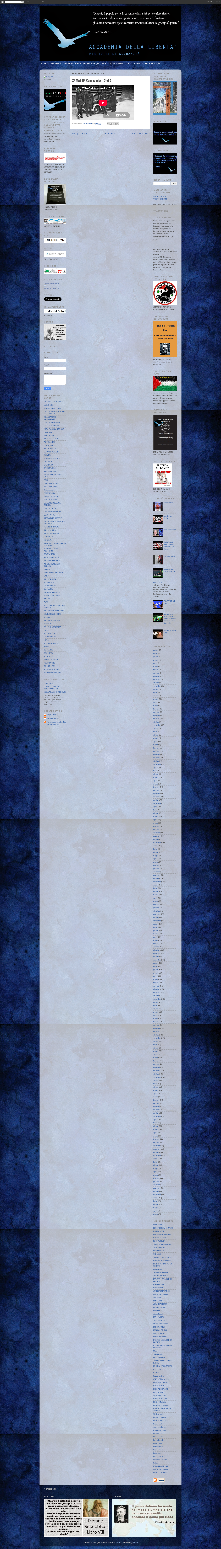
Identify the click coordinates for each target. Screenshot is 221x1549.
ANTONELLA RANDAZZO (161, 1294)
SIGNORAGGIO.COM (50, 471)
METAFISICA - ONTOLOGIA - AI (169, 570)
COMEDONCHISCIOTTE (160, 1399)
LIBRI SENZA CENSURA (51, 426)
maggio (155, 660)
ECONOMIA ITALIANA (160, 1330)
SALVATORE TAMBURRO (52, 592)
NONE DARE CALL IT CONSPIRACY (55, 692)
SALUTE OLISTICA (50, 448)
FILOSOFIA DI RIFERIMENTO (162, 1260)
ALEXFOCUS (157, 1298)
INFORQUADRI (157, 1311)
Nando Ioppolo (158, 1440)
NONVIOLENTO (158, 1447)
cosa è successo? (170, 529)
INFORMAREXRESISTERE (52, 620)
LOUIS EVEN (157, 1369)
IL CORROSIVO (48, 617)
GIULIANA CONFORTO (160, 1473)
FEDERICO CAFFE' (158, 1386)
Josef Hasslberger (159, 1427)
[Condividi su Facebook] (115, 123)
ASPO (46, 602)
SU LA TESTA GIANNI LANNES (53, 573)
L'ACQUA (46, 630)
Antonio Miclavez (159, 1396)
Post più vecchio (140, 133)
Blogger (135, 1542)
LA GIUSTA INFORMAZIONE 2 (162, 1366)
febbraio (156, 670)
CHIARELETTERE (49, 432)
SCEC (155, 1351)
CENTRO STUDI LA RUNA (161, 1379)
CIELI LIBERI (157, 1254)
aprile (155, 663)
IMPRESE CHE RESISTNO (52, 533)
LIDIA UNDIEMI (158, 1288)
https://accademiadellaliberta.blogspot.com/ (56, 723)
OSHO (46, 480)
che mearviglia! (169, 556)
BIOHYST (47, 569)
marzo (155, 666)
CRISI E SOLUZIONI (50, 508)
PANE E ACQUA (49, 435)
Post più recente (80, 133)
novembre (156, 680)
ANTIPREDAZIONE (49, 442)
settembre (157, 686)
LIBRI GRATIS (48, 462)
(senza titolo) (169, 503)
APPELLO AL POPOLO (51, 496)
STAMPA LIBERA (49, 554)
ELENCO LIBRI (48, 683)
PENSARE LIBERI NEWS (51, 527)
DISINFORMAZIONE (50, 468)
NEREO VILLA (48, 656)
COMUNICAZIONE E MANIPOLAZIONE (50, 418)
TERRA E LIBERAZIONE (160, 1273)
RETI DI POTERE (49, 582)
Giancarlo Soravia (159, 1417)
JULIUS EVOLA (158, 1314)
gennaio (156, 673)
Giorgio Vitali (51, 715)
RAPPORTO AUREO (50, 530)
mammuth (119, 1542)
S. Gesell (156, 1463)
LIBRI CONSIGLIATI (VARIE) (52, 422)
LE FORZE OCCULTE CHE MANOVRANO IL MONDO (52, 687)
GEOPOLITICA (48, 537)
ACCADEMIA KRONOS (160, 1304)
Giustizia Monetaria (160, 1420)
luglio (155, 653)
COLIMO (156, 1373)
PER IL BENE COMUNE (160, 1382)
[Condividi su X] (113, 123)
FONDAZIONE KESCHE (51, 483)
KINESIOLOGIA (48, 599)
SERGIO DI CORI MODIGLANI (162, 1244)
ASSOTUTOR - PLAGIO (160, 1276)
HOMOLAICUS (157, 1301)
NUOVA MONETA (158, 1251)
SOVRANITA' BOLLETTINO (52, 408)
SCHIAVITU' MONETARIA (51, 452)
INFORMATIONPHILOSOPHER (53, 518)
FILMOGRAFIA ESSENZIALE (52, 458)
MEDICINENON (157, 1269)
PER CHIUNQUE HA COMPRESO (163, 1228)
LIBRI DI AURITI (49, 445)
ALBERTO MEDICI (158, 1333)
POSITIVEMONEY (49, 493)
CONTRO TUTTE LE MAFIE (161, 1291)
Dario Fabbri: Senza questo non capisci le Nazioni (169, 545)
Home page (109, 133)
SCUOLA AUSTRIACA (160, 1320)
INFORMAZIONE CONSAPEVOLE (54, 611)
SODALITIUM (157, 1225)
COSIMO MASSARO (159, 1285)
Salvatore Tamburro (160, 1460)
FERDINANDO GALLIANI (160, 1389)
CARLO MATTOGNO (50, 515)
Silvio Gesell (157, 1424)
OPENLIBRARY (48, 465)
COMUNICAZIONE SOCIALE (52, 512)
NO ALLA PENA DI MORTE (52, 614)
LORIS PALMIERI (158, 1317)
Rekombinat (157, 1453)
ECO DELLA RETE (49, 634)
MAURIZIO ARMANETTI (51, 487)
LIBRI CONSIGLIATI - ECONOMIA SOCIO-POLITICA (54, 412)
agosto (155, 650)
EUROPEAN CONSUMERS (52, 561)
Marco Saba (157, 1434)
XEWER (46, 646)
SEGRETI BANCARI (159, 1247)
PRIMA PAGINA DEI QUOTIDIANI (54, 429)
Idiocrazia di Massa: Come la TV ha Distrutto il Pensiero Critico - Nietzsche (170, 618)
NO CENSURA (48, 540)
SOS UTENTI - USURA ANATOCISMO (51, 550)
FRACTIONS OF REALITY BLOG (54, 402)
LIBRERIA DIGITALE (159, 1231)
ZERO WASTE (48, 589)
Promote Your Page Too (51, 288)
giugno (155, 657)
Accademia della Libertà (51, 283)
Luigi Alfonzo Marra (160, 1430)
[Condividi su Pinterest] (118, 123)
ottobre (156, 683)
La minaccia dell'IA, (168, 517)
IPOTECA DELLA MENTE (51, 439)
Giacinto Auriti (158, 1414)
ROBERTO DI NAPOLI (51, 500)
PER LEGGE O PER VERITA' (52, 627)
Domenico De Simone (160, 1405)
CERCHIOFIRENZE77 (159, 1238)
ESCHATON (47, 455)
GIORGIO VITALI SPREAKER (162, 1234)
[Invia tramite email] (108, 123)
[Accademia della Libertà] (45, 286)
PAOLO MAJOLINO (159, 1357)
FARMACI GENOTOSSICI (51, 586)
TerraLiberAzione (50, 490)
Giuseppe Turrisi (52, 718)
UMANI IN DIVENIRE (159, 1307)
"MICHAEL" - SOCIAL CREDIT (162, 1257)
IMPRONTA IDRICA (50, 579)
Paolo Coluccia (158, 1450)
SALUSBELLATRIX (49, 666)
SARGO (46, 576)
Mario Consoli (158, 1437)
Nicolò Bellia (157, 1443)
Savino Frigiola (158, 1376)
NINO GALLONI (158, 1392)
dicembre (156, 676)
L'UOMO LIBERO (49, 405)
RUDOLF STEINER (159, 1456)
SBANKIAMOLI (158, 1354)
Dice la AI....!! (157, 582)
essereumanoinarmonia (52, 673)
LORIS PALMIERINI (159, 1241)
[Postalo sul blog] (110, 123)
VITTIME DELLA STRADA (52, 595)
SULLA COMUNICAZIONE (52, 557)
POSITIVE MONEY (159, 1327)
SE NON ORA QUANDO (160, 1324)
